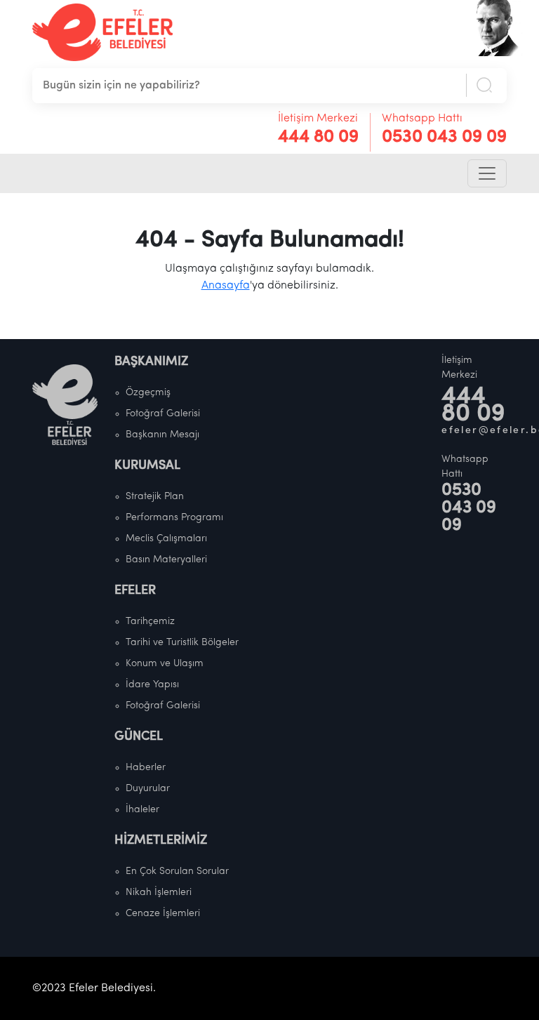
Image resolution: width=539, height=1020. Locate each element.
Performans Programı (174, 517)
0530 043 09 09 (444, 137)
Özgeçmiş (148, 393)
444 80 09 (318, 137)
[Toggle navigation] (487, 173)
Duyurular (148, 788)
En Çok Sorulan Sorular (177, 871)
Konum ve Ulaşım (165, 663)
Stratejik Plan (155, 496)
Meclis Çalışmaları (166, 539)
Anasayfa (225, 285)
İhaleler (142, 809)
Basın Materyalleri (166, 560)
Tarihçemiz (150, 621)
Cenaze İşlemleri (163, 913)
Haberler (146, 767)
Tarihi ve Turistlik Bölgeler (182, 642)
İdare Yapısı (152, 685)
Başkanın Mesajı (162, 435)
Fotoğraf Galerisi (163, 414)
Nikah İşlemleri (159, 892)
